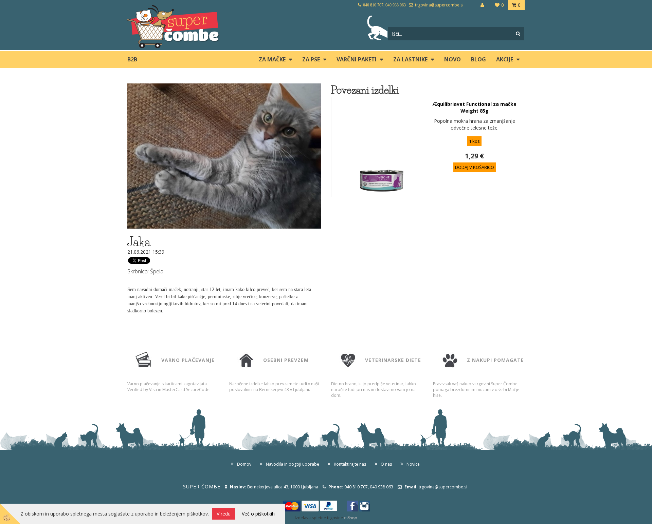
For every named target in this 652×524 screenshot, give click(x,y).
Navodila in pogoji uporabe (292, 464)
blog (478, 59)
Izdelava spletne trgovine (319, 518)
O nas (386, 464)
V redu (224, 513)
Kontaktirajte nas (350, 464)
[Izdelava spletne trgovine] (350, 518)
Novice (413, 464)
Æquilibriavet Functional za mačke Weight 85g (474, 107)
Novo (452, 59)
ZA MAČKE (272, 59)
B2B (132, 59)
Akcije (504, 59)
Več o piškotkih (258, 513)
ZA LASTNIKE (410, 59)
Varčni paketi (357, 59)
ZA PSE (311, 59)
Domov (244, 464)
